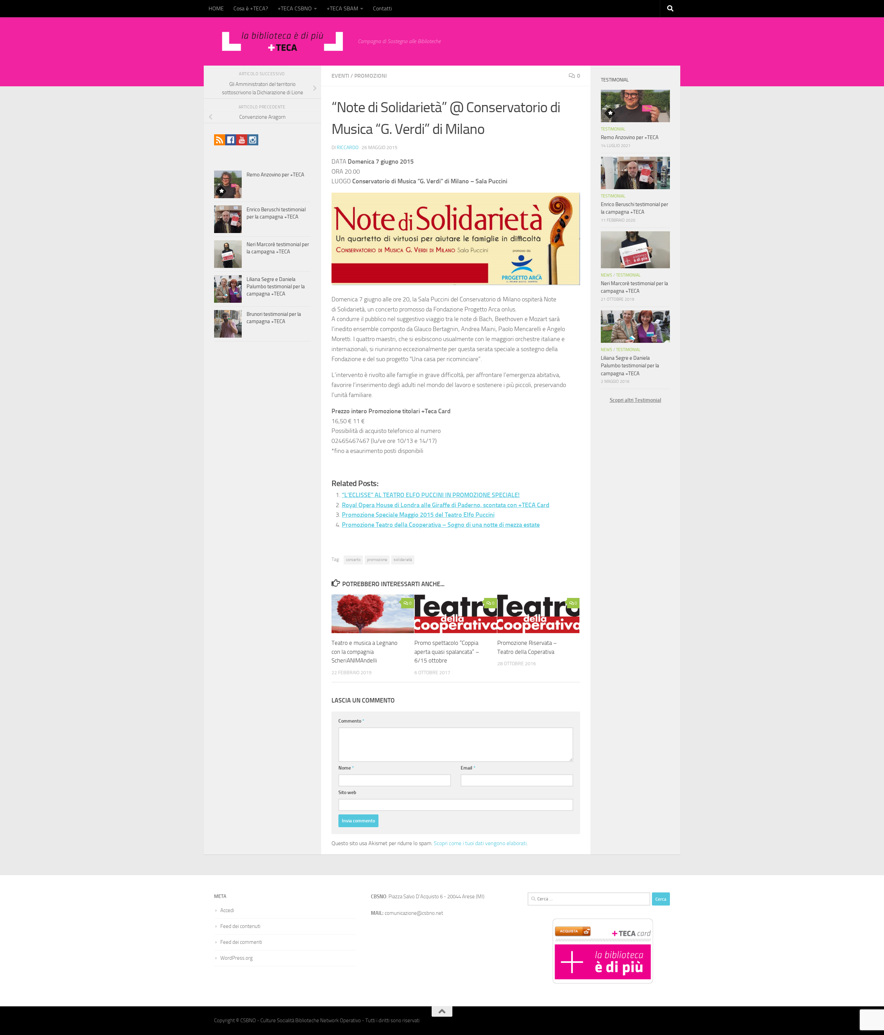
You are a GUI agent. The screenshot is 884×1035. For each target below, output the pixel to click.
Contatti (382, 8)
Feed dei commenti (241, 942)
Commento (351, 721)
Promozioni (370, 75)
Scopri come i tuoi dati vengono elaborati (480, 843)
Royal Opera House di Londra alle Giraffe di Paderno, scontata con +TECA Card (445, 505)
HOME (216, 8)
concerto (353, 559)
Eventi (340, 75)
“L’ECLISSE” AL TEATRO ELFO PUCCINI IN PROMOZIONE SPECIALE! (431, 495)
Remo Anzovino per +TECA (275, 175)
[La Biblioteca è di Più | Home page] (282, 41)
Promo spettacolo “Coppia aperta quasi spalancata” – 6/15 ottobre (446, 651)
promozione (377, 559)
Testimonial (613, 129)
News (606, 275)
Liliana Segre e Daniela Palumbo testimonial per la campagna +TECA (276, 286)
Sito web (347, 792)
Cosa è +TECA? (250, 8)
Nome (346, 768)
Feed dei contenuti (240, 926)
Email (468, 768)
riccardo (347, 148)
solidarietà (403, 559)
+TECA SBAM (342, 8)
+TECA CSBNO (295, 8)
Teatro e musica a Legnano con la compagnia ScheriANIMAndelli (364, 651)
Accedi (227, 910)
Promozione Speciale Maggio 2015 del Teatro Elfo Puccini (418, 515)
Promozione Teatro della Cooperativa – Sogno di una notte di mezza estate (441, 525)
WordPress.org (236, 958)
